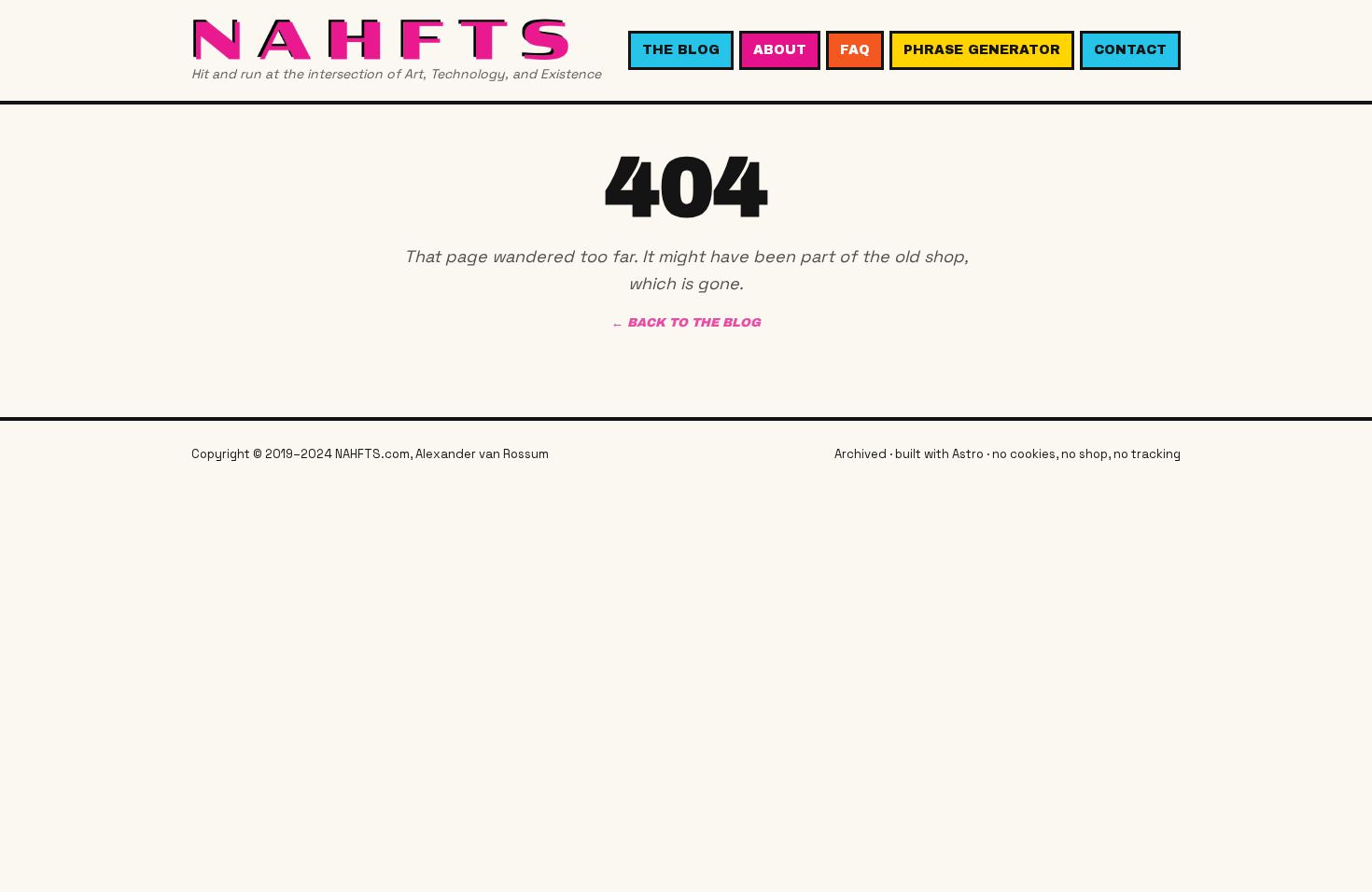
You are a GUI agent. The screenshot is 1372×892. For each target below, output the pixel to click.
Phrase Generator (981, 50)
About (779, 50)
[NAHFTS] (396, 38)
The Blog (681, 50)
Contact (1130, 50)
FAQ (855, 50)
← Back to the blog (686, 322)
